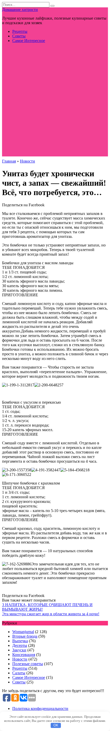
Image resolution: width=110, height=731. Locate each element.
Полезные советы (27, 664)
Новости (19, 659)
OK (55, 725)
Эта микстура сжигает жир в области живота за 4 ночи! (50, 614)
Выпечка (20, 641)
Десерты (19, 645)
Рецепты (19, 31)
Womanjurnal (23, 632)
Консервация (23, 654)
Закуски (19, 650)
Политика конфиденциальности (40, 708)
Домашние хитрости (20, 9)
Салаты (18, 673)
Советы (19, 36)
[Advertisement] (55, 101)
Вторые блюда (24, 636)
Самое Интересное (28, 40)
